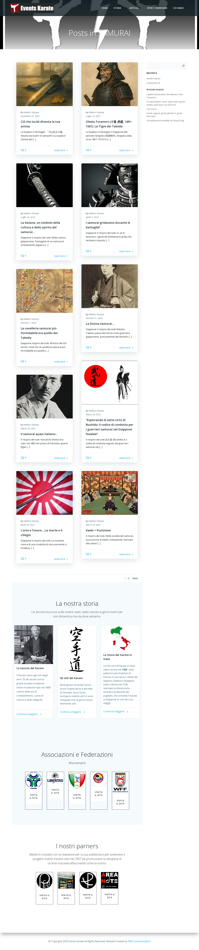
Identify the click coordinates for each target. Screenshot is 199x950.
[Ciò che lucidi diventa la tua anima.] (44, 84)
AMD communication (139, 941)
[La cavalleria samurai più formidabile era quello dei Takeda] (44, 290)
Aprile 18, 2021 (28, 524)
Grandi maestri (153, 78)
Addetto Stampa (31, 112)
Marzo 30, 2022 (93, 414)
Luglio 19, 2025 (93, 116)
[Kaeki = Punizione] (109, 492)
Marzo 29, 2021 (93, 524)
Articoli (134, 8)
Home (105, 8)
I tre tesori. (152, 109)
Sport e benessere (157, 8)
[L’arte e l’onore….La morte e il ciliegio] (44, 492)
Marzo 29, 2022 (28, 428)
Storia (117, 8)
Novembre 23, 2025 (30, 116)
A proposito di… (154, 82)
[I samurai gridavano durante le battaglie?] (109, 185)
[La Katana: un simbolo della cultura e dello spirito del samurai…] (44, 185)
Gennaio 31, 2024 (94, 318)
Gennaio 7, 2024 (28, 322)
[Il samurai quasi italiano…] (44, 396)
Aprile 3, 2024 (92, 217)
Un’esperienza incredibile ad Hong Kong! (165, 120)
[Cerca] (183, 66)
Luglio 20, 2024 (28, 217)
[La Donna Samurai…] (109, 286)
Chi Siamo (178, 8)
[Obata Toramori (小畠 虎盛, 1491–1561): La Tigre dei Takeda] (109, 84)
